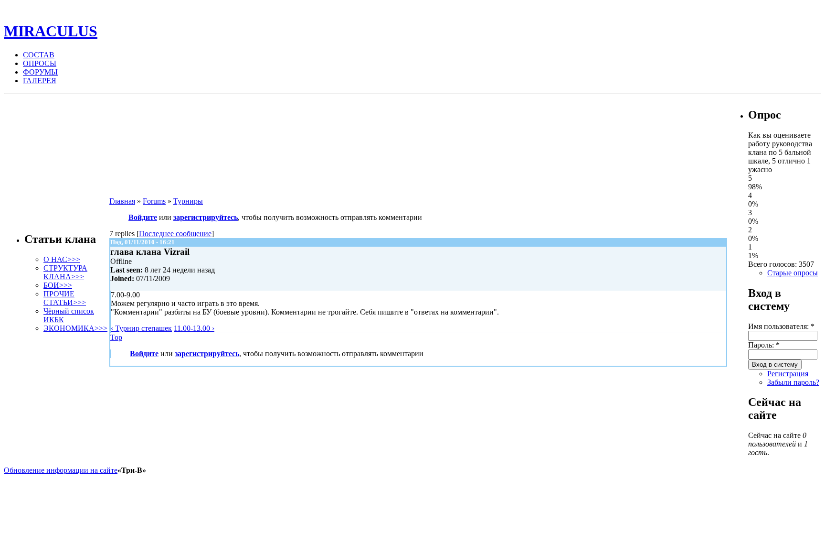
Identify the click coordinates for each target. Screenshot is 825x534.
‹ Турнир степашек (141, 328)
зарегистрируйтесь (205, 217)
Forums (154, 201)
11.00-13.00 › (194, 328)
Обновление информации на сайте (60, 470)
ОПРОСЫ (39, 63)
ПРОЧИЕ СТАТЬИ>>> (64, 298)
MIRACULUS (50, 31)
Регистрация (787, 374)
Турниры (188, 201)
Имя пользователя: (781, 326)
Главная (122, 201)
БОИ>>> (57, 285)
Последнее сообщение (175, 233)
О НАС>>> (61, 259)
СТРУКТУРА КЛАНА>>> (65, 272)
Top (116, 337)
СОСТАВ (38, 55)
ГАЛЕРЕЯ (39, 80)
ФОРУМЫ (40, 72)
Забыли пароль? (793, 382)
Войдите (142, 217)
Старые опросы (792, 273)
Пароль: (764, 345)
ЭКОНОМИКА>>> (75, 328)
